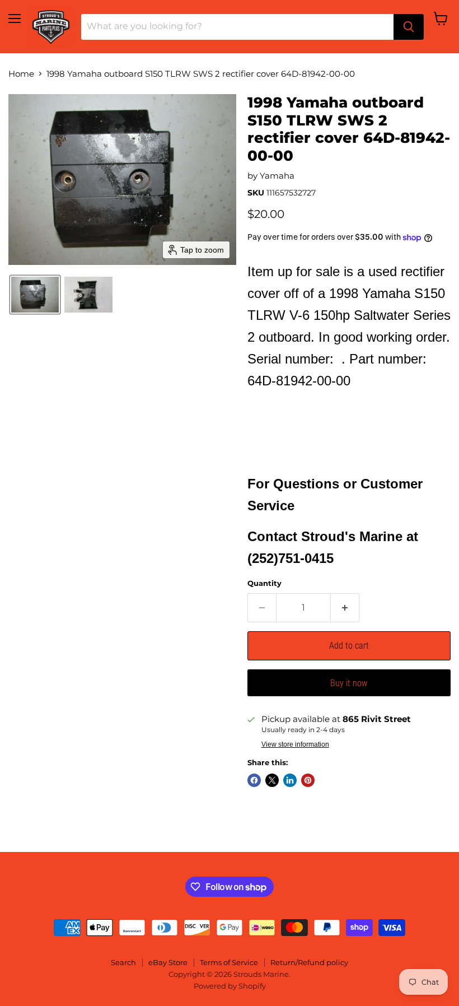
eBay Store (168, 962)
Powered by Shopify (230, 985)
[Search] (409, 27)
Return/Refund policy (309, 962)
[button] (35, 295)
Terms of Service (229, 962)
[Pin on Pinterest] (308, 780)
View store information (295, 744)
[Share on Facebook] (254, 780)
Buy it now (348, 683)
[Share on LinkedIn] (290, 780)
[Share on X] (272, 780)
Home (21, 73)
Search (123, 962)
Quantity (264, 583)
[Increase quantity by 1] (345, 607)
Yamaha (277, 175)
